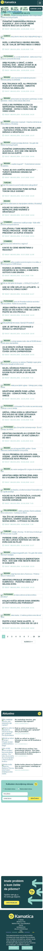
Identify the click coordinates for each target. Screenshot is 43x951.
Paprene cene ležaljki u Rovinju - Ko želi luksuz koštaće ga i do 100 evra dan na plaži (21, 540)
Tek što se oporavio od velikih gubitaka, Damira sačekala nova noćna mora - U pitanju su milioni (20, 519)
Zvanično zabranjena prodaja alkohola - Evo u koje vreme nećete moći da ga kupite (19, 23)
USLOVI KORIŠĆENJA (21, 929)
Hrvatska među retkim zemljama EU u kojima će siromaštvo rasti (20, 476)
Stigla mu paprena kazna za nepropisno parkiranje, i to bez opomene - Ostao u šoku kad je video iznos (19, 108)
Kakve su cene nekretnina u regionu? (17, 249)
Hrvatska (14, 11)
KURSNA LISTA (35, 9)
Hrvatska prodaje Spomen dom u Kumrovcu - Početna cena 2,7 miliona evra (20, 582)
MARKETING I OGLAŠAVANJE (21, 923)
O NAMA (21, 920)
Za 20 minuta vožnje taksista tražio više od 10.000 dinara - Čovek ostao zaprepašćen (17, 349)
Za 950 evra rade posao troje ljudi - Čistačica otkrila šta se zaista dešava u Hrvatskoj (21, 130)
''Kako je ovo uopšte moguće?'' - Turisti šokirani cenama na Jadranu (19, 172)
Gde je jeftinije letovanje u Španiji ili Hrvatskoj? (17, 328)
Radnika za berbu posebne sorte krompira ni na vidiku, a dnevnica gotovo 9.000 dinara (20, 270)
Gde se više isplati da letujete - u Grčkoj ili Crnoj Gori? (20, 288)
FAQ (21, 931)
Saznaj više (27, 947)
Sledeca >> (28, 642)
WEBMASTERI (21, 927)
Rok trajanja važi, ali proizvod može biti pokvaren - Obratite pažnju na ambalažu (19, 86)
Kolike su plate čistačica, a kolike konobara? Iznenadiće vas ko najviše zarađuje (21, 498)
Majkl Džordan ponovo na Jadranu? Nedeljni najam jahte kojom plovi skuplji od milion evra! (19, 371)
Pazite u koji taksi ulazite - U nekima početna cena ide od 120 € (20, 622)
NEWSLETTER (21, 922)
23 (34, 636)
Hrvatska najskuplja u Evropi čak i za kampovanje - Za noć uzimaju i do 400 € (21, 435)
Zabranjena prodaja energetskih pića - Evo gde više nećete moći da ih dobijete (20, 561)
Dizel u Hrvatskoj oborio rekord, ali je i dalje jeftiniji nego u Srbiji (21, 43)
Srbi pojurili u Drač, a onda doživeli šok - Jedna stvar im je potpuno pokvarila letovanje (19, 65)
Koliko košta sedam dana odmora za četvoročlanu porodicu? (20, 602)
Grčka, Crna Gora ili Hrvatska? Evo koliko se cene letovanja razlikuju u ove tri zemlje (19, 414)
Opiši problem (11, 903)
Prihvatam (13, 947)
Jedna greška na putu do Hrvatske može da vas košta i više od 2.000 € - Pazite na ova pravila (21, 310)
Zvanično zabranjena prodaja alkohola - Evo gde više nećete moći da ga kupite (19, 151)
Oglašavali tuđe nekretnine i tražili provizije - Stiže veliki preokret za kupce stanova (18, 230)
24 (39, 636)
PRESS (21, 925)
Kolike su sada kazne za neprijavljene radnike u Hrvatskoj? (15, 209)
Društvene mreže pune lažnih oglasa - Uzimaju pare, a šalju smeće (19, 393)
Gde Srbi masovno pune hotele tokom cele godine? (19, 190)
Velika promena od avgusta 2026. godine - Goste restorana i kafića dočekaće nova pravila (21, 456)
